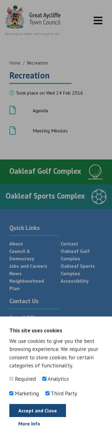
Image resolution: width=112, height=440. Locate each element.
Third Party (63, 393)
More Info (29, 423)
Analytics (57, 378)
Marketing (26, 393)
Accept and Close (37, 410)
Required (24, 378)
